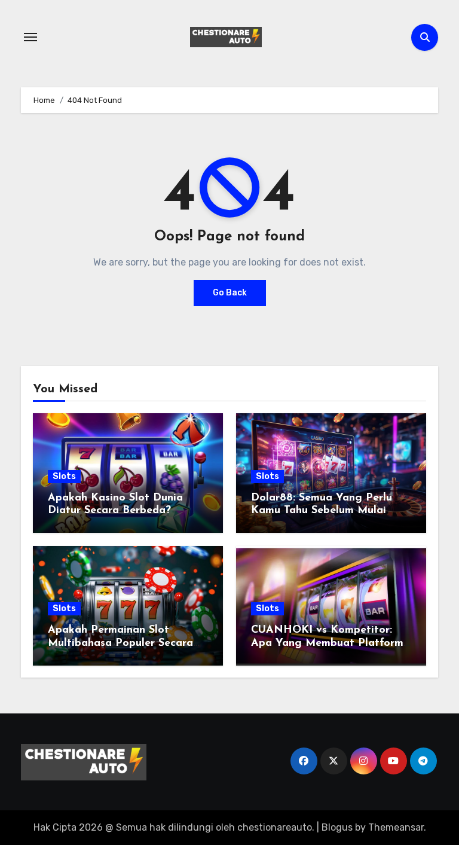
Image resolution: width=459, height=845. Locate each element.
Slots (64, 476)
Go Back (230, 293)
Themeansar (396, 827)
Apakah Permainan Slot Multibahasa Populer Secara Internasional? (120, 643)
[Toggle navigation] (30, 37)
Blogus (337, 827)
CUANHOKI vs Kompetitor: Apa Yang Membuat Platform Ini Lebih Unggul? (327, 643)
